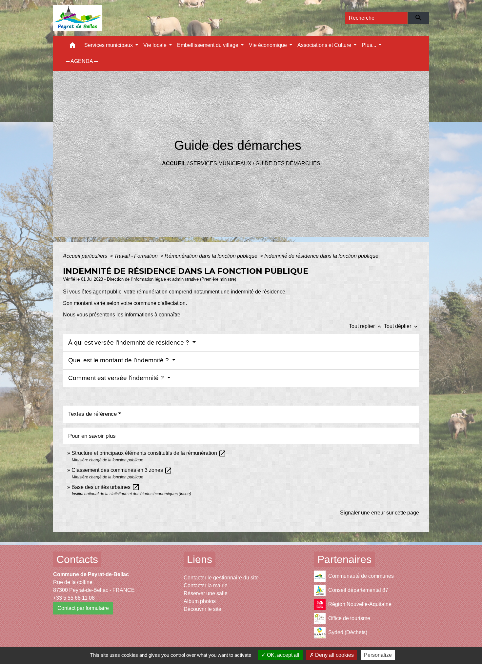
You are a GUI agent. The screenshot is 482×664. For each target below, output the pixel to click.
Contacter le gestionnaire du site (221, 577)
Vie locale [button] (155, 45)
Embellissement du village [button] (208, 45)
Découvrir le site (202, 609)
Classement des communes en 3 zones (121, 470)
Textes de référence (92, 414)
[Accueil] (77, 18)
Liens (199, 559)
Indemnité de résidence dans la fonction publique (322, 256)
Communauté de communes (361, 576)
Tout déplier (401, 326)
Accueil (174, 163)
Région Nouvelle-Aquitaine (360, 604)
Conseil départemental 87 (358, 590)
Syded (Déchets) (347, 632)
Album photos (200, 601)
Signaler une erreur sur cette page (379, 512)
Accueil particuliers (86, 256)
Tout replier (366, 326)
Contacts (77, 559)
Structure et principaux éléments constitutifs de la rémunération (148, 453)
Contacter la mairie (206, 585)
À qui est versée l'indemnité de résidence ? (129, 342)
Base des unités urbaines (105, 487)
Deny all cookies (334, 655)
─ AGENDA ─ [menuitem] (82, 61)
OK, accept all (282, 655)
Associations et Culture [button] (324, 45)
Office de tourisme (349, 618)
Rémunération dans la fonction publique (212, 256)
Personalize (378, 655)
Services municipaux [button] (109, 45)
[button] (72, 47)
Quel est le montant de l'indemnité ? (119, 360)
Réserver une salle (206, 593)
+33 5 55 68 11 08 (74, 598)
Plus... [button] (369, 45)
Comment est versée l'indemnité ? (117, 377)
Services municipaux (220, 163)
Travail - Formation (136, 256)
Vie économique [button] (268, 45)
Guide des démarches (287, 163)
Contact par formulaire (83, 608)
